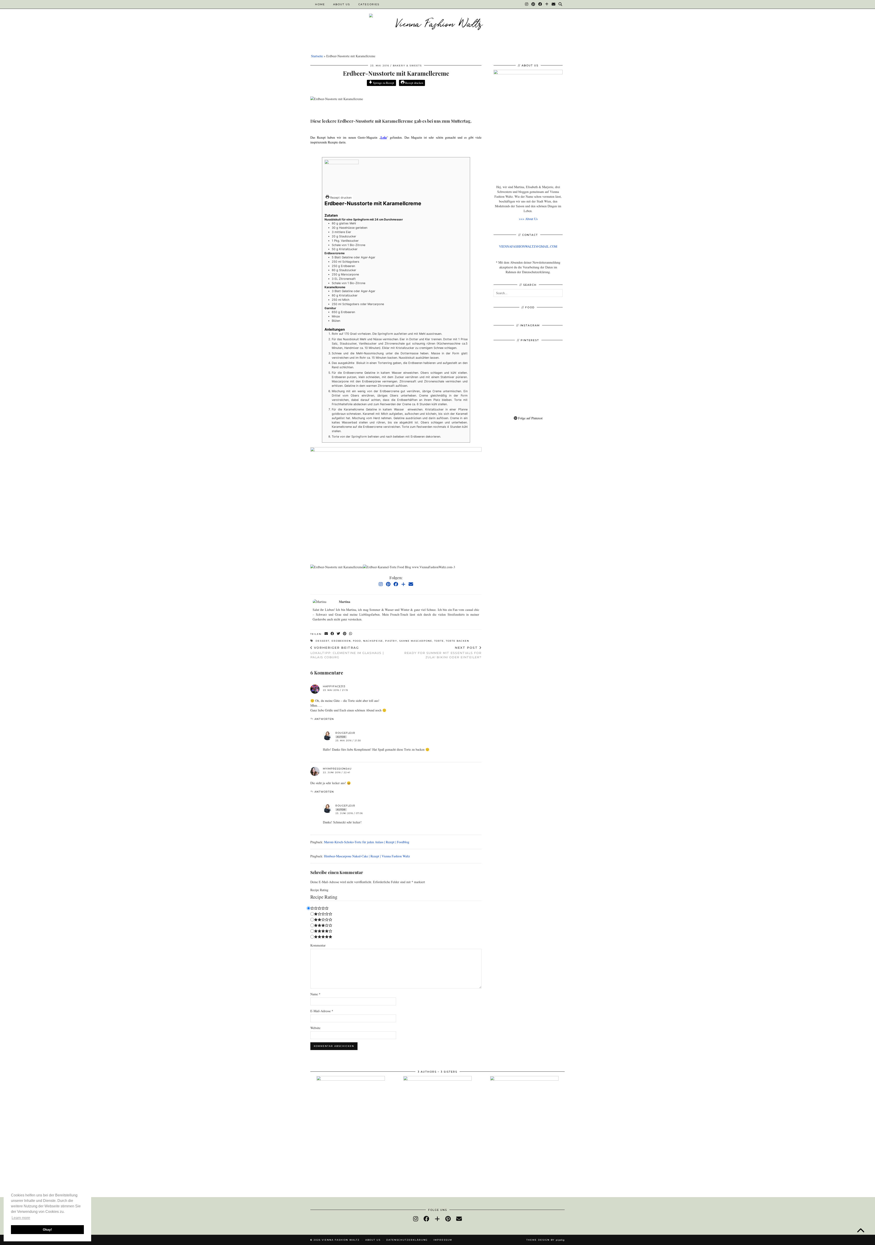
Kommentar (318, 945)
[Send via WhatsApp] (351, 634)
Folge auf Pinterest (530, 418)
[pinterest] (448, 1218)
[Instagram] (527, 4)
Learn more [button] (21, 1218)
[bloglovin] (437, 1218)
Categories (368, 4)
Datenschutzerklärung (407, 1239)
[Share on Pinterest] (345, 634)
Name (315, 994)
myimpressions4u (337, 768)
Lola (384, 137)
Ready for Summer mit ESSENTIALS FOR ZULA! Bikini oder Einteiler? (442, 652)
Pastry (391, 640)
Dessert (322, 640)
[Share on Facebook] (332, 634)
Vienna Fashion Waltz (341, 1239)
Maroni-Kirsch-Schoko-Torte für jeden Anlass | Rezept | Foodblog (366, 842)
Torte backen (457, 640)
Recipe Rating (319, 890)
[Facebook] (540, 4)
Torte (439, 640)
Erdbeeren (341, 640)
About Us (341, 4)
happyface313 (334, 686)
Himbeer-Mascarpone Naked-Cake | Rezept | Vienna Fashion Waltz (367, 856)
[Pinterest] (533, 4)
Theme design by (545, 1239)
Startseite (317, 56)
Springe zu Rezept (383, 83)
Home (320, 4)
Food (357, 640)
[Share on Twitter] (339, 634)
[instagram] (415, 1218)
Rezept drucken (413, 83)
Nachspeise (373, 640)
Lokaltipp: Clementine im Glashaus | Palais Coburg (347, 652)
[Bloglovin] (547, 4)
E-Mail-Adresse (321, 1011)
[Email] (554, 4)
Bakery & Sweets (407, 65)
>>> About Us (528, 219)
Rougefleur (345, 732)
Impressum (442, 1239)
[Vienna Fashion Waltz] (437, 24)
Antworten (324, 719)
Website (315, 1028)
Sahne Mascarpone (415, 640)
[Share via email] (326, 634)
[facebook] (426, 1218)
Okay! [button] (47, 1229)
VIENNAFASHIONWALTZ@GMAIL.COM (528, 246)
